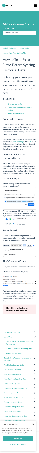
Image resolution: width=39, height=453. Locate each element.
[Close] (33, 424)
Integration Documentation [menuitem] (14, 374)
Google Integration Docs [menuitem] (13, 402)
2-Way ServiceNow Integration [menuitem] (15, 388)
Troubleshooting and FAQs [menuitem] (14, 365)
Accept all (18, 438)
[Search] (34, 33)
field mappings (18, 141)
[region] (18, 436)
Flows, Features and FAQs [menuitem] (13, 397)
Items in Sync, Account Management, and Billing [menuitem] (17, 359)
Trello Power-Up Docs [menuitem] (12, 383)
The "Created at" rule (16, 114)
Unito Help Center (9, 48)
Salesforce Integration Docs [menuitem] (14, 407)
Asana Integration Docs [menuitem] (12, 393)
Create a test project (15, 104)
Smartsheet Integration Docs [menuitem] (14, 420)
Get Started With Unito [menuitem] (12, 332)
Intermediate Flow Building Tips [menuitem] (19, 348)
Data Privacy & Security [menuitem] (12, 369)
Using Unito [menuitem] (8, 337)
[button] (34, 332)
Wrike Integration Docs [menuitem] (12, 411)
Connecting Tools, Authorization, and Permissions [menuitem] (19, 342)
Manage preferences (18, 444)
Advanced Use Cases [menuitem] (14, 353)
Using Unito (24, 48)
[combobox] (17, 33)
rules (29, 141)
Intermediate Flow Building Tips (14, 53)
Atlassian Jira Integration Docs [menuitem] (15, 379)
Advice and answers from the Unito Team (18, 26)
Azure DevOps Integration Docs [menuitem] (16, 416)
